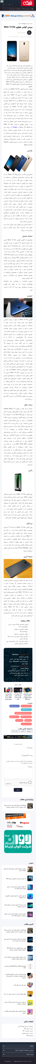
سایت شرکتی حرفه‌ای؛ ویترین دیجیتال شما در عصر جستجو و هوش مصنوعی (15, 958)
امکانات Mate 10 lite (26, 717)
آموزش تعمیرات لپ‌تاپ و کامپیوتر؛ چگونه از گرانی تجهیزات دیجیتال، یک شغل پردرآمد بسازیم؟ (15, 976)
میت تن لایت (19, 720)
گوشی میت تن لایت (26, 724)
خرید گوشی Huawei (26, 710)
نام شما (29, 748)
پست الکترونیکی (26, 755)
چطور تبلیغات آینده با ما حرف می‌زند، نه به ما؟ (15, 994)
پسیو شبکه (29, 1035)
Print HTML (15, 731)
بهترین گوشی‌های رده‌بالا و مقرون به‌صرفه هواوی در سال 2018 (27, 696)
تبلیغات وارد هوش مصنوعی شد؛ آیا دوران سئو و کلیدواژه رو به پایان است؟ (15, 940)
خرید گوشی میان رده (26, 706)
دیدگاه (29, 767)
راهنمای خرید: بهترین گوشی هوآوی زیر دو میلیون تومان (8, 696)
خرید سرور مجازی (27, 1033)
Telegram (28, 731)
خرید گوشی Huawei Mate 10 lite (23, 713)
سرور (8, 1061)
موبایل (21, 37)
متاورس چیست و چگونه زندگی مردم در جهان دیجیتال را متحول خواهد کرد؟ (15, 915)
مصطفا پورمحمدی (21, 33)
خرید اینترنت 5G (28, 1031)
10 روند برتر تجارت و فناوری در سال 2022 (16, 879)
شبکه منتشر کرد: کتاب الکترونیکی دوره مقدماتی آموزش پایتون (17, 642)
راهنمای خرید (28, 37)
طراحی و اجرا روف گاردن (25, 1026)
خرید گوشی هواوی (14, 717)
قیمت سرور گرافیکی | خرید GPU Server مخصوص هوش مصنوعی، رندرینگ (16, 949)
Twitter (22, 731)
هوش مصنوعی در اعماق (21, 634)
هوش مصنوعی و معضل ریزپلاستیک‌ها (21, 630)
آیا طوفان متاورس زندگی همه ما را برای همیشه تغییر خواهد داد (16, 887)
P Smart (14, 127)
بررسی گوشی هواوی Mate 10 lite (18, 27)
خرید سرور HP (28, 1028)
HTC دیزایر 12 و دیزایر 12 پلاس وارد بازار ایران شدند (18, 696)
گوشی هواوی (28, 720)
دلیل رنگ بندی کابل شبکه (20, 985)
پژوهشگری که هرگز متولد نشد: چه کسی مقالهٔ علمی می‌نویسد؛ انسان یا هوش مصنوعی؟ (15, 806)
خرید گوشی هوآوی (14, 706)
